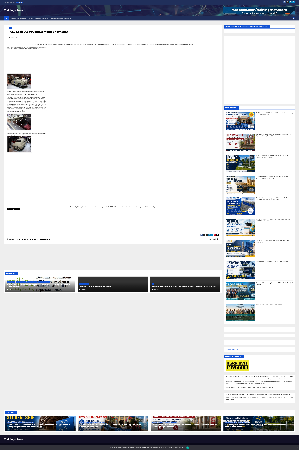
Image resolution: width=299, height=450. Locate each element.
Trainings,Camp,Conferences (61, 18)
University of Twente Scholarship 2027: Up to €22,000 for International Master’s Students (257, 426)
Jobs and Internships (18, 18)
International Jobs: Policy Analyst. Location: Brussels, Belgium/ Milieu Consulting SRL (38, 285)
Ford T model (212, 239)
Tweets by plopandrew (232, 349)
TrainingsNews (13, 10)
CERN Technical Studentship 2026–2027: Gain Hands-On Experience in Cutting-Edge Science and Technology (38, 426)
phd (31, 282)
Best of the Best (11, 282)
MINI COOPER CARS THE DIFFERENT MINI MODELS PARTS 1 (29, 239)
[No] (297, 447)
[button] (290, 18)
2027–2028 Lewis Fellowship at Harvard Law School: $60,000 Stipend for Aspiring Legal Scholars (184, 426)
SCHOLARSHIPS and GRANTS (38, 18)
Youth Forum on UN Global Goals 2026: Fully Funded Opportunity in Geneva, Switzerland (110, 426)
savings (35, 282)
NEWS (28, 282)
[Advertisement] (27, 61)
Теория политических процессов (95, 286)
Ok (187, 447)
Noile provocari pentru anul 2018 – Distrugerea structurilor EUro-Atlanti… (185, 286)
